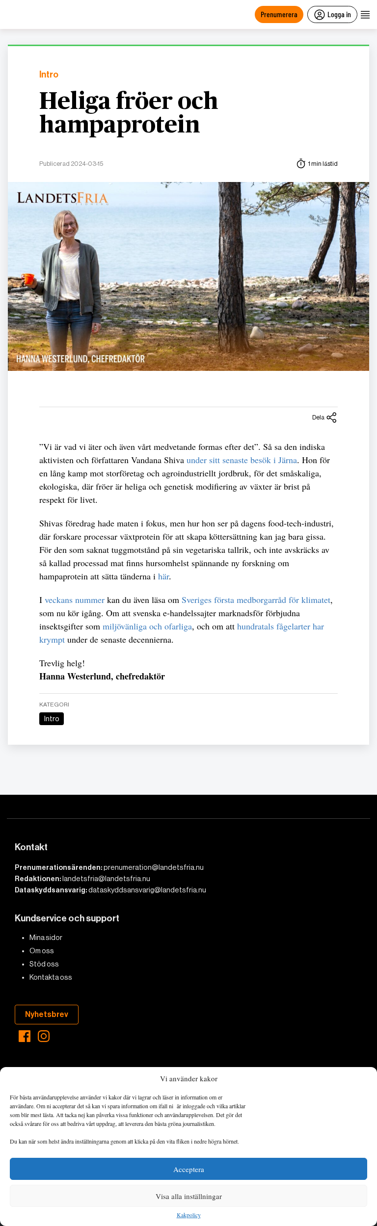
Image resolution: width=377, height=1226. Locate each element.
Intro (48, 75)
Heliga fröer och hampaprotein (128, 113)
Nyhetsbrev (46, 1014)
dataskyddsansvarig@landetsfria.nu (147, 890)
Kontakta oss (50, 977)
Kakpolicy (189, 1215)
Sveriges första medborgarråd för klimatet (256, 599)
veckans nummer (75, 599)
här (163, 576)
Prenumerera (279, 14)
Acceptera (188, 1169)
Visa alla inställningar (189, 1196)
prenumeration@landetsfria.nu (154, 867)
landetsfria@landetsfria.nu (106, 879)
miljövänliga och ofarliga (147, 626)
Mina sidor (45, 937)
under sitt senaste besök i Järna (242, 460)
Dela (318, 417)
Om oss (41, 951)
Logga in (339, 14)
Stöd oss (44, 964)
